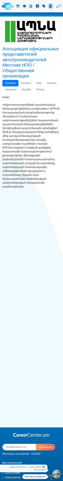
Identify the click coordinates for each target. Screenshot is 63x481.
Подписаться (45, 447)
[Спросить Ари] (56, 474)
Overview (10, 83)
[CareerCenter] (7, 6)
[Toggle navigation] (58, 6)
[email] (19, 447)
